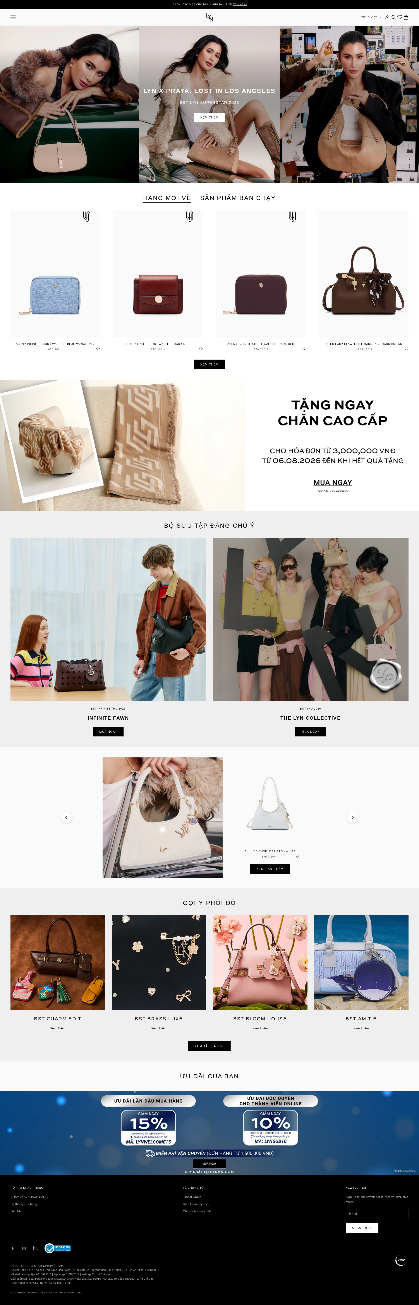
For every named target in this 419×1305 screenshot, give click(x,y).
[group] (209, 445)
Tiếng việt (369, 17)
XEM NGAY (240, 4)
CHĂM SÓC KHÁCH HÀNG (29, 1197)
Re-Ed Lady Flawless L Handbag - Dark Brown (363, 344)
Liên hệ (15, 1211)
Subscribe (362, 1228)
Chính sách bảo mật (197, 1211)
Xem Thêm (209, 117)
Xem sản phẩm (270, 869)
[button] (400, 1260)
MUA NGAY (108, 731)
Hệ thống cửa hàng (23, 1204)
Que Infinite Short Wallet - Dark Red (158, 344)
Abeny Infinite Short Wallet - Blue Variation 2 (55, 344)
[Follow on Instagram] (24, 1248)
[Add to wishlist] (98, 348)
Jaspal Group (192, 1197)
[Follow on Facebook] (12, 1248)
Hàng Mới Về (167, 198)
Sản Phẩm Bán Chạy (238, 198)
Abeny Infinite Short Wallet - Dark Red (261, 344)
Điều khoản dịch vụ (196, 1204)
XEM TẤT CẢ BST (209, 1046)
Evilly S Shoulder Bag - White (270, 851)
